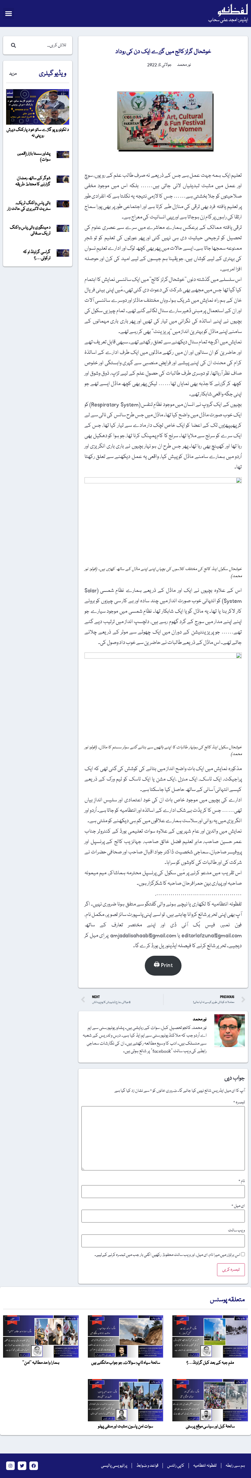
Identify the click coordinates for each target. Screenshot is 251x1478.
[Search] (12, 45)
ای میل (238, 1206)
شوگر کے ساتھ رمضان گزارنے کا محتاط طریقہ (33, 181)
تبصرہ (239, 1102)
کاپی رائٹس (175, 1465)
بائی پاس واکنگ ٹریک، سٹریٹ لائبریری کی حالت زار (29, 206)
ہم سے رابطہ (235, 1465)
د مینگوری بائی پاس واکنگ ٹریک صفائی (30, 230)
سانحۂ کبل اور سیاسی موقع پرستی (210, 1426)
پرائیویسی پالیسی (114, 1465)
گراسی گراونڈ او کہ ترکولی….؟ (37, 255)
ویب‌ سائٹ (236, 1230)
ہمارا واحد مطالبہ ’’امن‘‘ (40, 1362)
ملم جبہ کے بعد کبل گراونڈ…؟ (210, 1362)
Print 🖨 (163, 965)
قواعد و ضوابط (147, 1465)
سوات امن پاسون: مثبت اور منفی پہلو (125, 1426)
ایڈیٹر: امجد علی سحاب (228, 20)
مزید (13, 73)
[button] (8, 13)
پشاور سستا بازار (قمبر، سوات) (34, 156)
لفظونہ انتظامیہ (205, 1465)
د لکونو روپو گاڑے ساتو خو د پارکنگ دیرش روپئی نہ (37, 133)
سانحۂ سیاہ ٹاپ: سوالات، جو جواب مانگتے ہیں (125, 1362)
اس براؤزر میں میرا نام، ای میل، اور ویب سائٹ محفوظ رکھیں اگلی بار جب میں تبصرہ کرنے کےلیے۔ (167, 1255)
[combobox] (43, 45)
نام (241, 1181)
